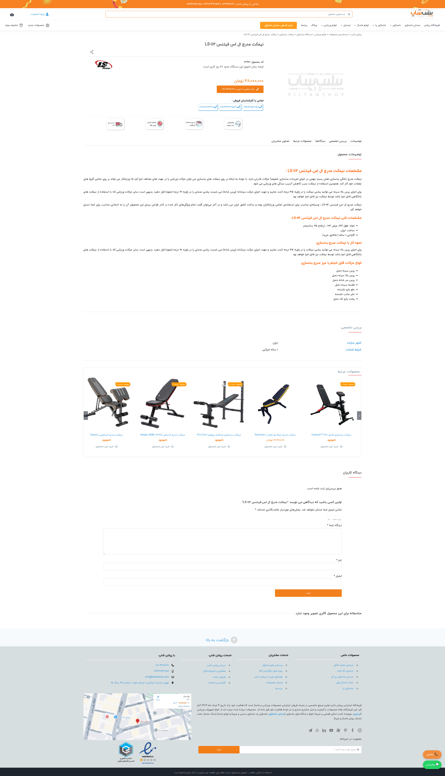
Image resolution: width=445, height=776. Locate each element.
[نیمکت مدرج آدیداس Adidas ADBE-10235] (162, 403)
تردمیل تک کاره (345, 671)
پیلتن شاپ (356, 34)
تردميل (357, 714)
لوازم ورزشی (320, 34)
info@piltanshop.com (157, 677)
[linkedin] (324, 730)
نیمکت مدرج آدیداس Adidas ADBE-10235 (162, 435)
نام (339, 560)
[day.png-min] (194, 120)
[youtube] (331, 730)
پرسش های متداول (272, 665)
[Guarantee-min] (154, 120)
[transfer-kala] (115, 119)
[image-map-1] (137, 694)
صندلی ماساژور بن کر (342, 677)
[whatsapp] (317, 730)
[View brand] (103, 61)
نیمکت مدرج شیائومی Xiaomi (106, 435)
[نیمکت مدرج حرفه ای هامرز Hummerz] (275, 403)
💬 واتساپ (432, 765)
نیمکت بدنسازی (286, 34)
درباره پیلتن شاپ (216, 665)
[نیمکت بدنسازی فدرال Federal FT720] (331, 403)
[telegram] (310, 730)
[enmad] (137, 741)
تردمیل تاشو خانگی (343, 665)
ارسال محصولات (274, 682)
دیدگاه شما (334, 525)
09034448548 (228, 107)
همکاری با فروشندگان (214, 671)
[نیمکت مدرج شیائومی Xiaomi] (106, 403)
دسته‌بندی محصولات (338, 34)
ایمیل (338, 576)
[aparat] (338, 730)
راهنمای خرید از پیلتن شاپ (268, 677)
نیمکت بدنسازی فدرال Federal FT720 (331, 435)
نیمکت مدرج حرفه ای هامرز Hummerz (275, 435)
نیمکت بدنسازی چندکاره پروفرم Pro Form (219, 435)
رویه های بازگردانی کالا (270, 671)
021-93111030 (162, 665)
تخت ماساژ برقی (344, 682)
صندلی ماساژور (277, 714)
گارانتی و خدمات (217, 682)
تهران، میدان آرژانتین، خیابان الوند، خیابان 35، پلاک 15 (140, 682)
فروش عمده (219, 677)
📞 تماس (432, 754)
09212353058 (251, 107)
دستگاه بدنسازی (304, 34)
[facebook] (352, 730)
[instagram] (360, 730)
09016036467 (206, 107)
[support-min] (233, 120)
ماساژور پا (348, 688)
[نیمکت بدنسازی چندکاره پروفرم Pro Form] (219, 403)
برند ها (279, 688)
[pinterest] (345, 730)
